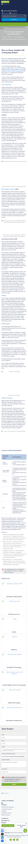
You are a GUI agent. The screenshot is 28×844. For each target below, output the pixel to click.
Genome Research (19, 36)
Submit (14, 784)
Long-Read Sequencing (7, 809)
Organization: (4, 769)
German (12, 832)
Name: (3, 734)
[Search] (24, 16)
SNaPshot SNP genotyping (12, 69)
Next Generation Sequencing (9, 189)
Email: (3, 746)
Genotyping (4, 811)
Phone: (3, 740)
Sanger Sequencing (6, 84)
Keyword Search (14, 13)
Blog (4, 823)
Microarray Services (6, 815)
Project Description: (6, 759)
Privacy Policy (12, 835)
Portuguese (20, 832)
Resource (10, 36)
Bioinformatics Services (6, 813)
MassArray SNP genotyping (14, 71)
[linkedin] (17, 840)
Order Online (14, 19)
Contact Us (6, 820)
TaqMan (20, 278)
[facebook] (10, 840)
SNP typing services (15, 523)
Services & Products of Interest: (8, 753)
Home (4, 36)
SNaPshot (4, 295)
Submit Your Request (8, 825)
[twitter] (14, 840)
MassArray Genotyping (7, 398)
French (16, 832)
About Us (5, 818)
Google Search (6, 13)
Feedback (18, 835)
